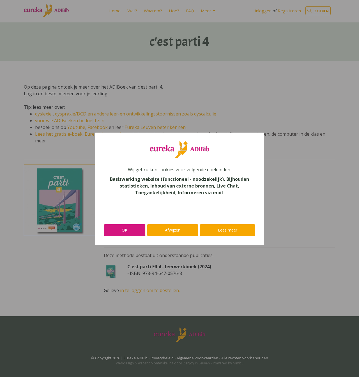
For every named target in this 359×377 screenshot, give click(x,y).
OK (124, 230)
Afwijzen (172, 230)
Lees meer (227, 230)
